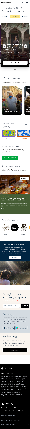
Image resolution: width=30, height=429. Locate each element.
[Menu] (27, 2)
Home (3, 408)
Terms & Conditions (6, 411)
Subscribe (25, 305)
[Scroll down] (15, 70)
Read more (14, 350)
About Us (8, 408)
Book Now (14, 63)
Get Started (14, 257)
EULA (14, 408)
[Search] (23, 2)
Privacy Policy (17, 411)
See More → (25, 125)
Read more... (4, 208)
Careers (24, 411)
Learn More (24, 178)
